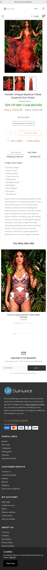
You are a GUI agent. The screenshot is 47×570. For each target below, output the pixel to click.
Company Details (9, 475)
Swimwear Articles (9, 458)
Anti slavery (6, 539)
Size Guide (25, 117)
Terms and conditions (11, 489)
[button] (14, 334)
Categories (6, 448)
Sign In (4, 509)
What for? (12, 557)
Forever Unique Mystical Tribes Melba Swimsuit (23, 315)
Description (16, 152)
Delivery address (8, 512)
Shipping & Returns (15, 156)
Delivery (5, 478)
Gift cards (6, 445)
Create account (8, 505)
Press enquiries (8, 546)
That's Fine (10, 563)
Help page (6, 502)
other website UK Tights (35, 404)
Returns (5, 482)
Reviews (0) (35, 156)
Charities (5, 536)
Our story (5, 532)
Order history (7, 516)
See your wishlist (8, 519)
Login (36, 16)
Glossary (5, 455)
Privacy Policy (7, 542)
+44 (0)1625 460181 (17, 420)
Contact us (6, 472)
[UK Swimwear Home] (9, 8)
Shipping (5, 485)
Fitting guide (7, 451)
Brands (5, 441)
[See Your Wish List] (44, 9)
